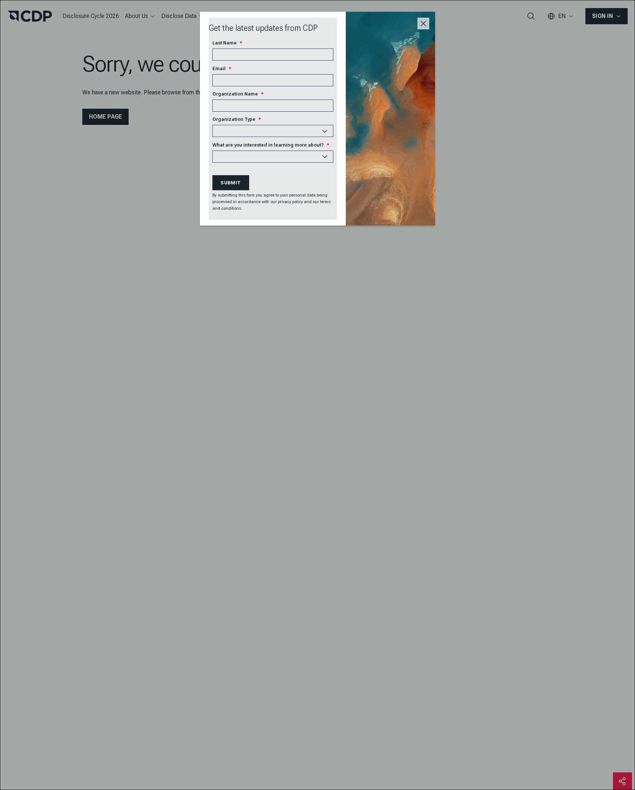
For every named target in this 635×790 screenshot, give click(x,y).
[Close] (423, 23)
